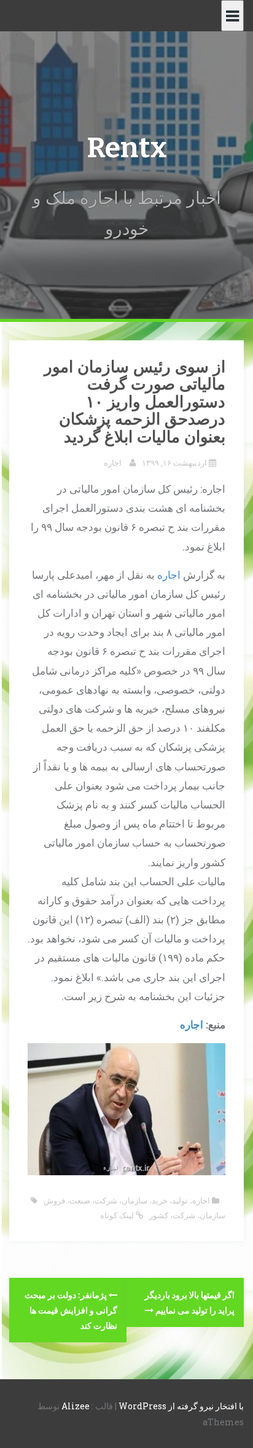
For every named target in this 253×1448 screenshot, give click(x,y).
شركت (184, 1215)
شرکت (106, 1200)
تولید (180, 1200)
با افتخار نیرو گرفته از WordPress (181, 1406)
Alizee (75, 1406)
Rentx (127, 148)
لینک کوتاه (118, 1215)
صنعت (79, 1200)
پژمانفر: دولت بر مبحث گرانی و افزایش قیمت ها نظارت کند (71, 1310)
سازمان (134, 1200)
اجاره (113, 462)
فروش (54, 1200)
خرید (160, 1200)
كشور (158, 1215)
